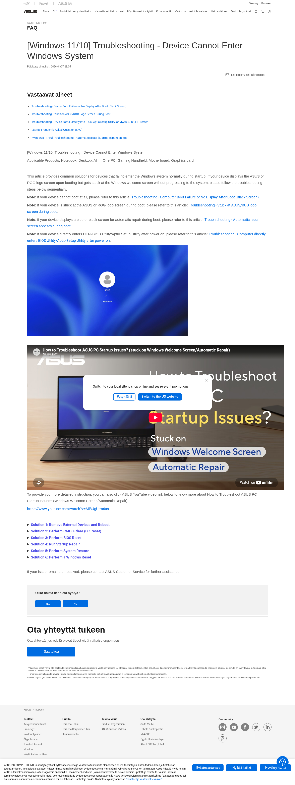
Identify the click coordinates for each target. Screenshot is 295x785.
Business (266, 3)
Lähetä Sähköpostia (151, 729)
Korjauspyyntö (70, 734)
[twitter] (256, 727)
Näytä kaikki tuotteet (35, 754)
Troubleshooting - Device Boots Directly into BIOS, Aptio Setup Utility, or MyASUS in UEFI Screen (90, 122)
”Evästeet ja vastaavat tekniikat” (144, 779)
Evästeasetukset (208, 768)
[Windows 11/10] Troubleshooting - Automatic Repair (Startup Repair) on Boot (80, 138)
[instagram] (223, 727)
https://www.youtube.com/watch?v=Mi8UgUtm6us (68, 509)
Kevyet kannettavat (34, 724)
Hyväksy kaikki (275, 768)
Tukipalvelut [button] (109, 719)
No (75, 603)
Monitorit (28, 749)
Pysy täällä (124, 397)
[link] (30, 11)
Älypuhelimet (31, 739)
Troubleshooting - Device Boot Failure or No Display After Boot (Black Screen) (79, 106)
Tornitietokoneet (32, 744)
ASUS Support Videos (114, 729)
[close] (206, 380)
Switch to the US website (159, 397)
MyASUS (145, 734)
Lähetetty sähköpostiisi (248, 75)
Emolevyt (29, 729)
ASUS (30, 23)
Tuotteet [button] (28, 719)
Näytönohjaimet (32, 734)
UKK (45, 23)
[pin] (223, 738)
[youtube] (234, 727)
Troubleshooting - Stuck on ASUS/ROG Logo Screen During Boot (71, 114)
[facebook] (245, 727)
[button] (253, 3)
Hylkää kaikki (241, 768)
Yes (48, 603)
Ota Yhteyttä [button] (148, 719)
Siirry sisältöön (26, 12)
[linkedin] (267, 727)
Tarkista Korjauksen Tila (76, 729)
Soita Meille (147, 724)
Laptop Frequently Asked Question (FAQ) (57, 130)
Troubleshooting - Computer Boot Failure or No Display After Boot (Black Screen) (195, 197)
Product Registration (113, 724)
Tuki (38, 23)
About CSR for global (152, 744)
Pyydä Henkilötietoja (152, 739)
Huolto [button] (66, 719)
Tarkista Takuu (70, 724)
